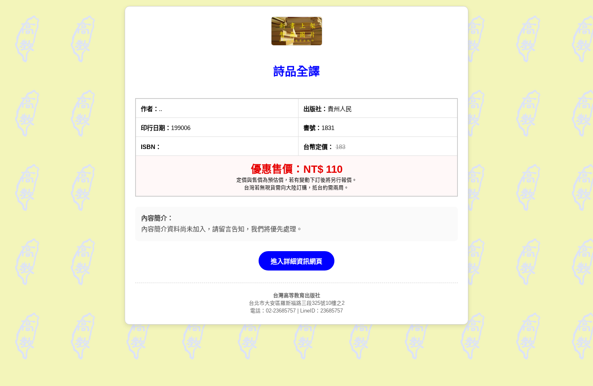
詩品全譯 (296, 71)
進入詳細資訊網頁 (296, 261)
